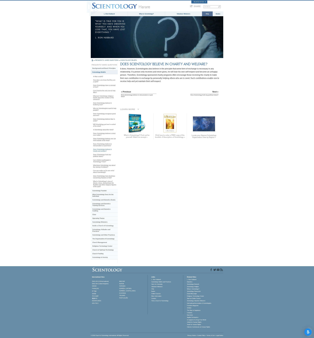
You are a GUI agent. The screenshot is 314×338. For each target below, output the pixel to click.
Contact (153, 298)
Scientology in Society (100, 257)
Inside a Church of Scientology (103, 226)
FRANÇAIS (95, 288)
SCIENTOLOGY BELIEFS (128, 60)
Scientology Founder (99, 191)
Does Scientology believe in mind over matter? (104, 134)
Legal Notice (219, 335)
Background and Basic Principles (104, 68)
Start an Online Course (194, 298)
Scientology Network (193, 284)
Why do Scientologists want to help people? (104, 109)
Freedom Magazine (192, 305)
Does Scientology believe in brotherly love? (102, 104)
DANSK (94, 286)
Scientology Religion (193, 286)
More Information (156, 296)
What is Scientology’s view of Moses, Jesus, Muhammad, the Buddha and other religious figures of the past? (104, 183)
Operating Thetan (98, 218)
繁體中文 (94, 298)
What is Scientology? (146, 14)
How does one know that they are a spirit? (104, 81)
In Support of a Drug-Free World (196, 320)
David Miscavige (192, 293)
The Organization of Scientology (103, 239)
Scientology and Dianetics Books (103, 200)
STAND (189, 308)
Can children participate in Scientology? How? (102, 161)
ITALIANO (122, 295)
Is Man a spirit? (98, 76)
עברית (94, 291)
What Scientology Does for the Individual (102, 195)
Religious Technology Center (102, 246)
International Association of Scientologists (199, 303)
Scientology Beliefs (99, 72)
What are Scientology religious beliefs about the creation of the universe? (103, 97)
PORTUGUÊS (123, 298)
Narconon (190, 315)
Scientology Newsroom (194, 291)
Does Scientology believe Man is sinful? (104, 120)
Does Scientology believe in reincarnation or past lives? (102, 145)
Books (218, 14)
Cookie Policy (201, 335)
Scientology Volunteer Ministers (196, 300)
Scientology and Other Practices (103, 235)
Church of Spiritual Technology (103, 250)
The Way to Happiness (194, 310)
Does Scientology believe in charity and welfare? (102, 150)
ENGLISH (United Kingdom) (100, 283)
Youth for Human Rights (194, 324)
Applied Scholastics (192, 317)
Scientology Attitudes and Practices (101, 230)
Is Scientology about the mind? (103, 130)
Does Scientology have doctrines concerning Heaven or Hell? (104, 177)
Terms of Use (211, 335)
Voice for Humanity (157, 284)
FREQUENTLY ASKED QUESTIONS (107, 60)
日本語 (94, 293)
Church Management (99, 242)
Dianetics (189, 282)
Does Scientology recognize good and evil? (104, 114)
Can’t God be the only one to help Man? (104, 91)
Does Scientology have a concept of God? (104, 86)
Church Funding (97, 254)
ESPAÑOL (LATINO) (125, 288)
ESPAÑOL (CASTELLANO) (127, 291)
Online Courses (156, 293)
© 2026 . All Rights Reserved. (110, 335)
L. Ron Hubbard (109, 14)
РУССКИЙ (95, 296)
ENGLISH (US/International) (100, 281)
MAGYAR (122, 281)
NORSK (121, 283)
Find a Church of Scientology (160, 300)
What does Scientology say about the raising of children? (104, 166)
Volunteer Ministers (183, 14)
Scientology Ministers (99, 222)
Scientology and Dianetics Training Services (101, 204)
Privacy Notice (191, 335)
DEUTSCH (95, 303)
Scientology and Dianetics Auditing (101, 210)
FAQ (207, 14)
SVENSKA (122, 286)
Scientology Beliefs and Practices (161, 282)
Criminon (189, 312)
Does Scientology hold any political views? (102, 155)
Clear (94, 214)
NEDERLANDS (96, 300)
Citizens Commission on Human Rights (198, 327)
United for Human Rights (194, 322)
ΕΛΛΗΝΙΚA (122, 293)
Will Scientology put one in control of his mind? (104, 125)
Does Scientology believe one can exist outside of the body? (104, 139)
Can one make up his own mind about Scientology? (103, 171)
